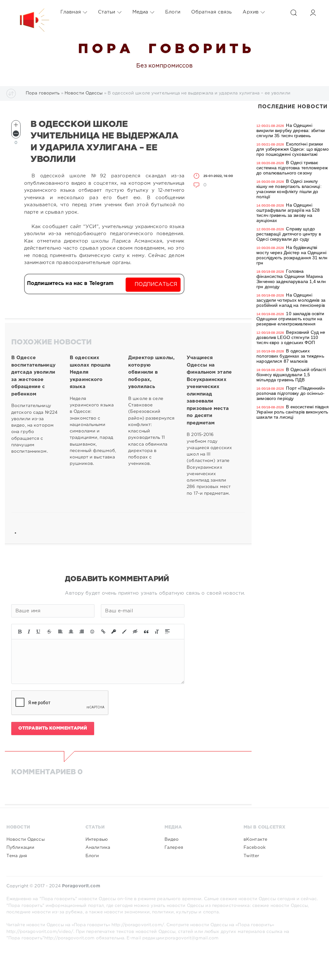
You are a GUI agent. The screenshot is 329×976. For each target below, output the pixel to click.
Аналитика (97, 847)
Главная (70, 12)
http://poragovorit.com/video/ (39, 932)
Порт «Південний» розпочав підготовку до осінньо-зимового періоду (290, 393)
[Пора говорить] (28, 12)
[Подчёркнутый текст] (38, 631)
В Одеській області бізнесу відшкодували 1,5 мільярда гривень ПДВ (291, 374)
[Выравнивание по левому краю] (60, 631)
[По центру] (71, 631)
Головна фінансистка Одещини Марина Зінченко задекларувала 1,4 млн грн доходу (291, 279)
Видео (171, 839)
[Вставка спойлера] (167, 631)
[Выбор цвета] (124, 631)
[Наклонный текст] (28, 631)
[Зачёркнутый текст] (49, 631)
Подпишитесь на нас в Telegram (70, 283)
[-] (16, 133)
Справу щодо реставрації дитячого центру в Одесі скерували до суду (288, 234)
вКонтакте (255, 839)
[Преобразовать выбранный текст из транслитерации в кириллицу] (156, 631)
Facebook (255, 847)
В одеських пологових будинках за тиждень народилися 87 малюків (290, 356)
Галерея (173, 847)
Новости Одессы (25, 839)
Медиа (140, 12)
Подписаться (156, 284)
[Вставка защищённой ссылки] (113, 631)
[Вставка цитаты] (146, 631)
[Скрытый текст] (135, 631)
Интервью (96, 839)
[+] (16, 124)
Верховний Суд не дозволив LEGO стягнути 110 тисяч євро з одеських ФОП (290, 337)
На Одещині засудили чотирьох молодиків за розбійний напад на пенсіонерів (290, 300)
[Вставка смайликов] (92, 631)
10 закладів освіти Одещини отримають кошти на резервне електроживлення (290, 318)
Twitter (251, 856)
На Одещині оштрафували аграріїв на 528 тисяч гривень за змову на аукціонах (288, 212)
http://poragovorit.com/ (137, 925)
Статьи (106, 12)
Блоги (172, 12)
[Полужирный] (20, 631)
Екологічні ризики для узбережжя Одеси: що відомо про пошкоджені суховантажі (292, 149)
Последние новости (292, 106)
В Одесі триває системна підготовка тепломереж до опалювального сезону (292, 167)
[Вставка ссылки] (103, 631)
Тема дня (16, 856)
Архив (251, 12)
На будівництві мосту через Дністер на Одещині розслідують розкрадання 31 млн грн (291, 255)
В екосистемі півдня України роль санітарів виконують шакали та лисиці (292, 412)
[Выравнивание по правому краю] (81, 631)
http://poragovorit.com (69, 938)
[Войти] (313, 12)
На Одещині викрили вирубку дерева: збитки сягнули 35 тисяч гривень (290, 130)
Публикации (20, 847)
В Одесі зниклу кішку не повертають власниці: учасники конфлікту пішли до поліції (288, 189)
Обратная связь (211, 12)
